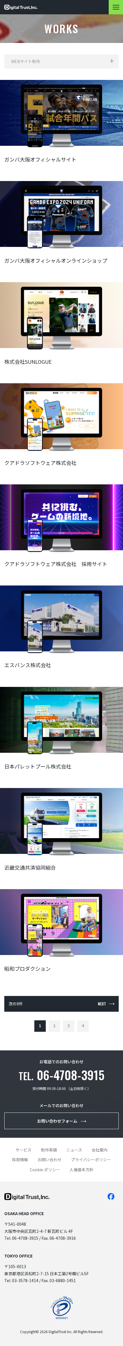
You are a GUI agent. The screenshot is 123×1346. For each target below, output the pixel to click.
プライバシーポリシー (91, 1159)
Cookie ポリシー (45, 1169)
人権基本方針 (82, 1169)
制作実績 (49, 1150)
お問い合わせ (49, 1159)
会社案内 (100, 1150)
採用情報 (20, 1159)
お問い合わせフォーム (57, 1121)
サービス (23, 1150)
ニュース (74, 1150)
